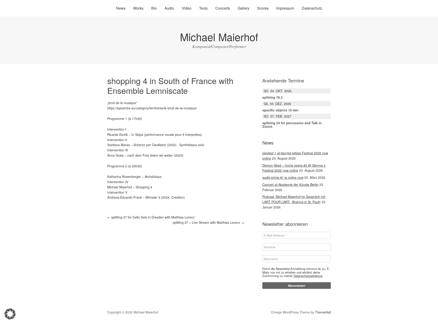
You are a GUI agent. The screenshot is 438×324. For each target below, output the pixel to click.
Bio (154, 8)
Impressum (285, 8)
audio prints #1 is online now (282, 177)
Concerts (222, 8)
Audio (169, 8)
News (120, 8)
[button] (10, 314)
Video (186, 8)
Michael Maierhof (219, 36)
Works (138, 8)
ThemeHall (323, 312)
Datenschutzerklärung (308, 276)
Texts (203, 8)
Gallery (243, 8)
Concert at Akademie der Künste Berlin (290, 184)
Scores (263, 8)
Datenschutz (312, 8)
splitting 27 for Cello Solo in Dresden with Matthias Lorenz (151, 217)
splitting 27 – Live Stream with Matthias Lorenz (208, 222)
